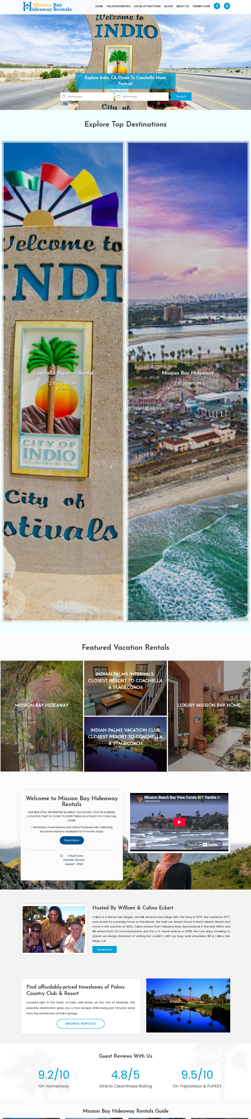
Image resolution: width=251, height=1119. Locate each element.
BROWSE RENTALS (80, 1024)
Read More (104, 949)
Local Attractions (147, 6)
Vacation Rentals (119, 6)
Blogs (168, 6)
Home (99, 6)
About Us (182, 6)
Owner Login (201, 6)
